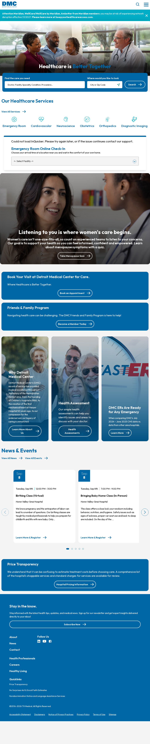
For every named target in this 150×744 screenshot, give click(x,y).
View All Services (10, 111)
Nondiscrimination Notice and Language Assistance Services (37, 696)
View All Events (33, 458)
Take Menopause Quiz (72, 255)
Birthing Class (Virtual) (30, 495)
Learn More (117, 432)
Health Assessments (72, 431)
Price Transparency (18, 684)
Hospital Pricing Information (72, 584)
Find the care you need (17, 78)
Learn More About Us (22, 431)
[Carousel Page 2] (72, 549)
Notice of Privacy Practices (60, 714)
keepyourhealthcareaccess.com (74, 17)
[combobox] (45, 84)
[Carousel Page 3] (75, 549)
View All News (9, 458)
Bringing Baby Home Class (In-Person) (104, 495)
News (12, 643)
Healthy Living (18, 671)
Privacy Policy (83, 714)
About (13, 637)
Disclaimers (39, 714)
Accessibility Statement (20, 714)
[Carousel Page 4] (79, 549)
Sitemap (112, 714)
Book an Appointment (72, 293)
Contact (14, 649)
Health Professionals (22, 658)
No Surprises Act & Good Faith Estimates (28, 690)
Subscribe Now (72, 624)
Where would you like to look (103, 78)
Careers (14, 664)
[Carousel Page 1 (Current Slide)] (67, 549)
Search (132, 84)
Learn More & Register (28, 537)
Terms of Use (99, 714)
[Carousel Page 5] (83, 549)
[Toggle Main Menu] (146, 5)
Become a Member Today (72, 323)
